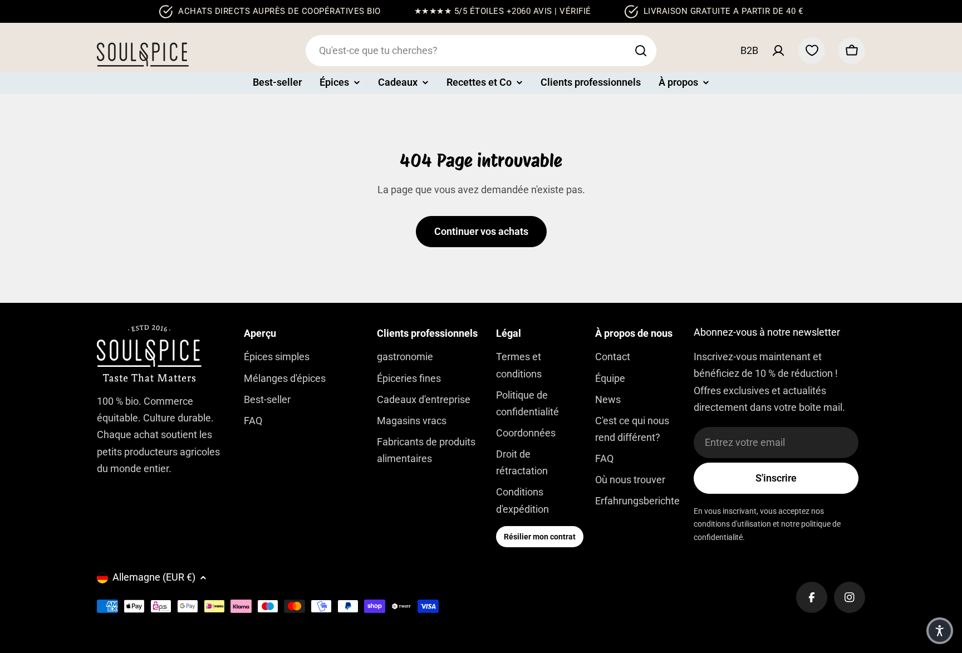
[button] (939, 630)
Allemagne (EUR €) (153, 577)
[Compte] (778, 50)
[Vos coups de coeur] (811, 50)
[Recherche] (640, 50)
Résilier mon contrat (540, 536)
